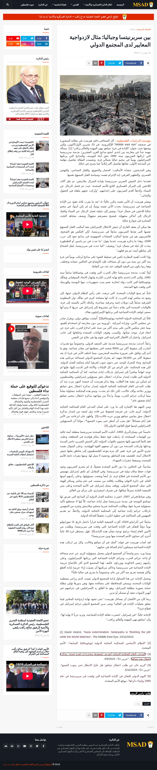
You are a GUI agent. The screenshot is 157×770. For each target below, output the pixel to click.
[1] (70, 148)
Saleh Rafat (44, 371)
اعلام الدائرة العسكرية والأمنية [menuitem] (98, 4)
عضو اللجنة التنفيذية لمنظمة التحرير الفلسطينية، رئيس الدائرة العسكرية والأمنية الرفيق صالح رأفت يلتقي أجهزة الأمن (29, 625)
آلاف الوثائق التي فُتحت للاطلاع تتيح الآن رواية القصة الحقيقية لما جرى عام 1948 (20, 527)
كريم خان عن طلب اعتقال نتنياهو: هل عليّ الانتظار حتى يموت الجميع (104, 665)
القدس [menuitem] (76, 4)
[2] (100, 318)
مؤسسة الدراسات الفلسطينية (134, 140)
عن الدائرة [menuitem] (43, 4)
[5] (93, 531)
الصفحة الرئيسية (144, 29)
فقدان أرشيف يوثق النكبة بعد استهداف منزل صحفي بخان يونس (21, 512)
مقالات (132, 29)
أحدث (150, 727)
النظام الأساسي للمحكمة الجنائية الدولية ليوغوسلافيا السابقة (107, 643)
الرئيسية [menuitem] (120, 4)
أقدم (60, 727)
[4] (106, 425)
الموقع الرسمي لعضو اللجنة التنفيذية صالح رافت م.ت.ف (27, 764)
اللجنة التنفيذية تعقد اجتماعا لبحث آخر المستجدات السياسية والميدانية (20, 166)
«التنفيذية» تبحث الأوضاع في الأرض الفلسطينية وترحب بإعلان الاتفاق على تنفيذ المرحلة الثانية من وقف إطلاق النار (21, 148)
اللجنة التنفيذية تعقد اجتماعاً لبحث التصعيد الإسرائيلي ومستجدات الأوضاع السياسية (21, 182)
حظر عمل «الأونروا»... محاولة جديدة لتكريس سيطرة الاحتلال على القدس (20, 438)
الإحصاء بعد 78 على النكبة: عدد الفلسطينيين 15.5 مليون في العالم (20, 496)
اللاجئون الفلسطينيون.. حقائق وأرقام (21, 466)
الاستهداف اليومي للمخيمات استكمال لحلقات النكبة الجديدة (20, 453)
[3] (96, 416)
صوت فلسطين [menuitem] (27, 4)
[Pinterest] (101, 63)
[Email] (95, 63)
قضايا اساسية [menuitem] (60, 4)
